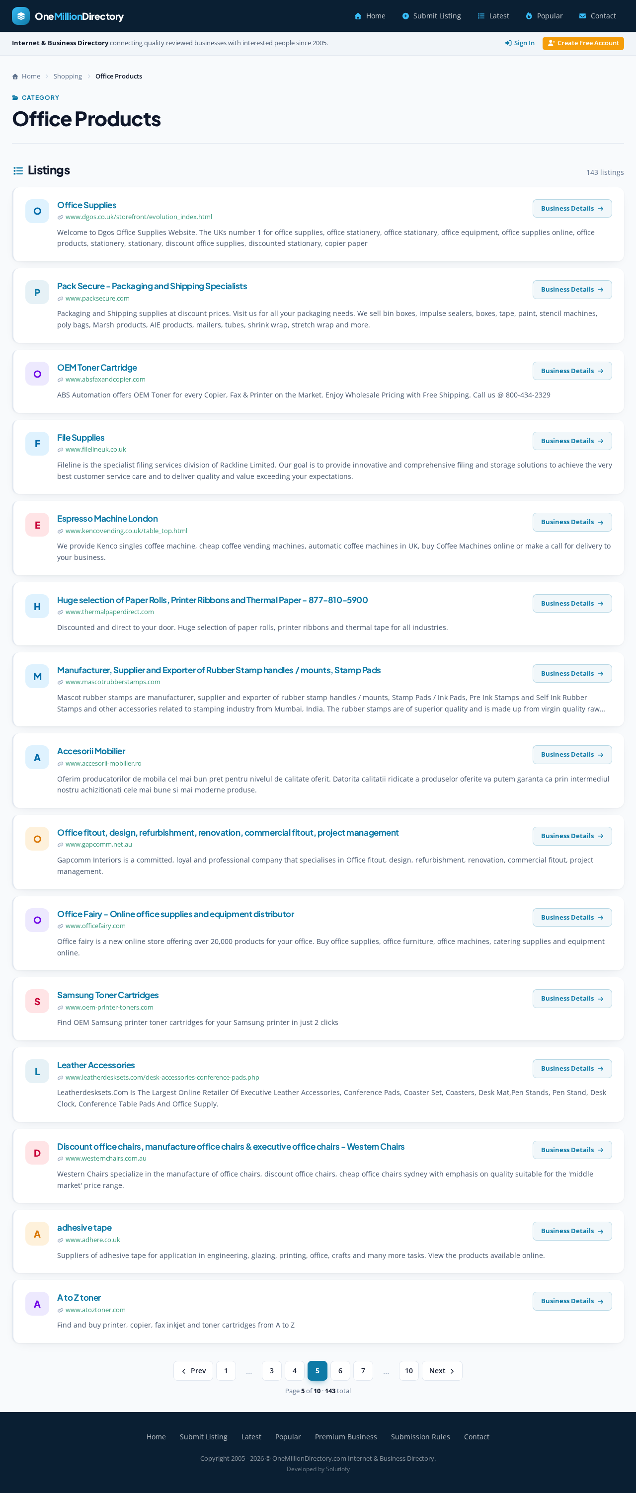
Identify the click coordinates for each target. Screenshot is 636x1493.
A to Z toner (79, 1297)
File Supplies (80, 437)
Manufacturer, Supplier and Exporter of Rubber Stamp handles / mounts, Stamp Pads (219, 669)
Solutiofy (338, 1469)
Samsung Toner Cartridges (108, 994)
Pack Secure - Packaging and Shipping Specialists (152, 285)
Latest (499, 15)
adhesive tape (84, 1227)
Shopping (68, 76)
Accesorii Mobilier (91, 750)
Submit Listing (437, 15)
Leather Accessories (96, 1064)
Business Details (567, 208)
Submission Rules (420, 1436)
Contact (603, 15)
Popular (550, 15)
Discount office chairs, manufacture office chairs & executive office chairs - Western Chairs (231, 1146)
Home (376, 15)
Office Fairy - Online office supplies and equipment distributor (175, 913)
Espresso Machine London (107, 518)
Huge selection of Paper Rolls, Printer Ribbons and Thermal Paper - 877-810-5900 (212, 599)
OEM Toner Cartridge (97, 367)
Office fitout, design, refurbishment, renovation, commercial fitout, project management (228, 832)
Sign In (524, 43)
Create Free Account (588, 43)
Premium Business (346, 1436)
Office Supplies (87, 204)
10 (409, 1370)
